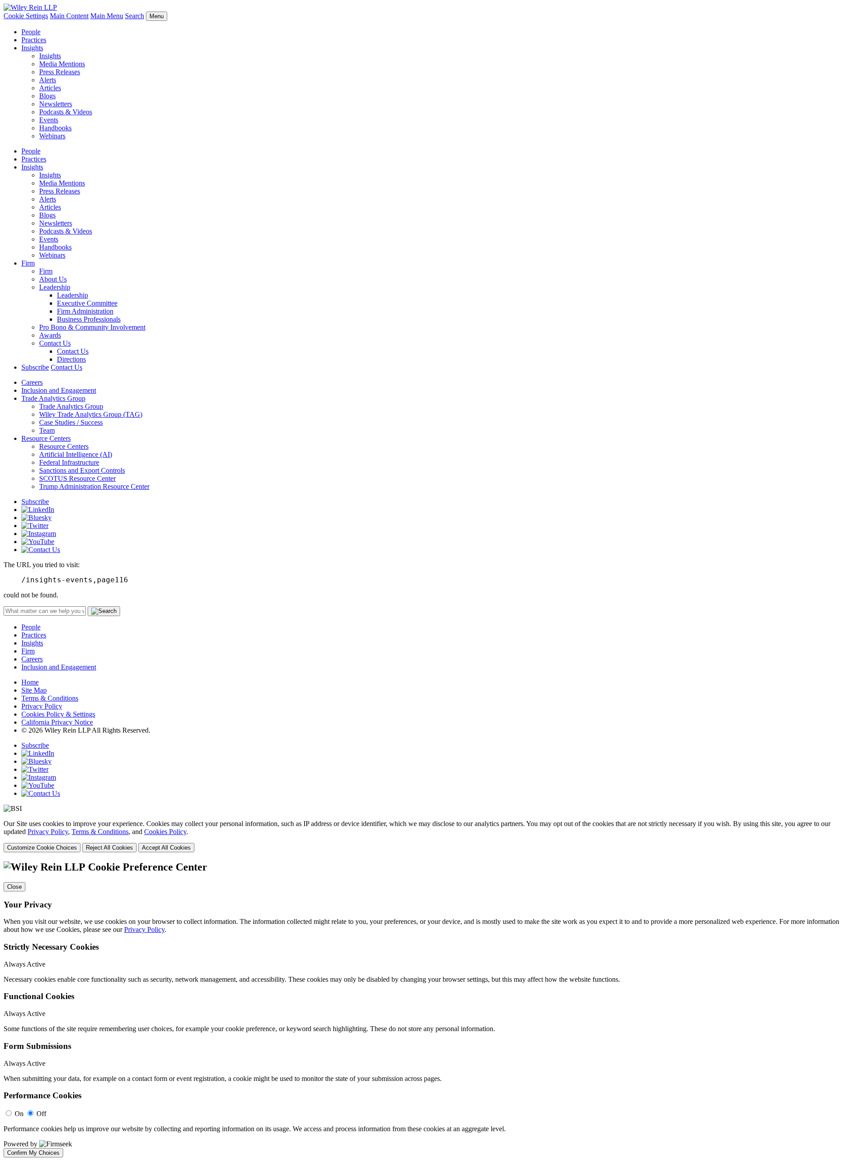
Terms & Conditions (49, 698)
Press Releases (59, 72)
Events (48, 120)
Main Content (69, 16)
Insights (32, 48)
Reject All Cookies (109, 847)
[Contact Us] (40, 549)
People (30, 32)
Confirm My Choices (33, 1152)
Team (47, 430)
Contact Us (55, 343)
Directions (71, 359)
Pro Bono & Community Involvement (92, 327)
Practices (33, 40)
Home (30, 682)
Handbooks (55, 128)
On (19, 1113)
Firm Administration (85, 311)
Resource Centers (46, 438)
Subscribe (35, 367)
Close (14, 886)
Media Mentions (62, 64)
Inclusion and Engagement (58, 390)
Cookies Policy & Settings (58, 714)
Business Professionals (89, 319)
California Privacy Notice (57, 722)
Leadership (54, 287)
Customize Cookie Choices (42, 847)
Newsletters (55, 104)
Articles (50, 88)
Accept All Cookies (166, 847)
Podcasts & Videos (65, 112)
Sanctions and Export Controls (82, 470)
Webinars (52, 136)
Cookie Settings (26, 16)
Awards (50, 335)
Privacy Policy (41, 706)
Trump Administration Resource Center (94, 486)
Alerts (47, 80)
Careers (32, 382)
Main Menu (106, 16)
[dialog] (427, 836)
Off (41, 1113)
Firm (28, 263)
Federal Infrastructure (69, 462)
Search (134, 16)
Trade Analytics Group (53, 398)
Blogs (47, 96)
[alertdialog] (427, 1009)
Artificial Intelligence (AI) (75, 454)
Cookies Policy (165, 831)
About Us (53, 279)
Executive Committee (87, 303)
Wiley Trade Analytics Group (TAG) (90, 414)
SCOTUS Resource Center (77, 478)
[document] (427, 1009)
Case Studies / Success (71, 422)
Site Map (34, 690)
